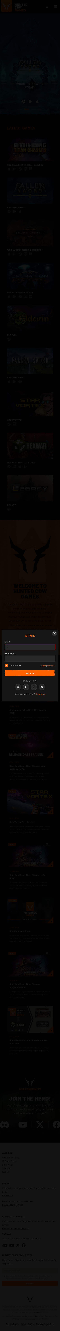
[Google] (26, 687)
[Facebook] (34, 687)
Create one (40, 694)
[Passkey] (18, 687)
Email (7, 642)
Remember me (15, 665)
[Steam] (42, 687)
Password (10, 653)
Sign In (30, 673)
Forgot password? (47, 665)
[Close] (54, 633)
